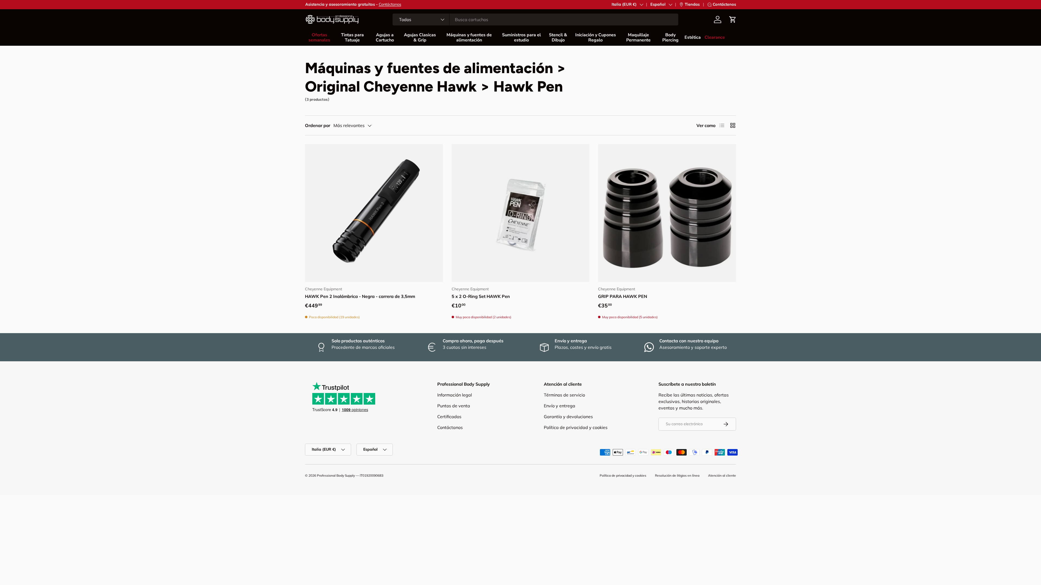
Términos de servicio (564, 395)
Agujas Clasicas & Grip (420, 37)
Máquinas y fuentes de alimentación (469, 37)
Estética (693, 37)
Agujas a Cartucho (385, 37)
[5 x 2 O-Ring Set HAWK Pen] (521, 213)
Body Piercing (670, 37)
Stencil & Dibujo (558, 37)
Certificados (449, 416)
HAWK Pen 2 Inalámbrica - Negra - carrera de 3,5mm (360, 296)
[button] (733, 19)
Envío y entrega (559, 405)
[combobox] (535, 19)
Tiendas (692, 4)
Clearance (715, 37)
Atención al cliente (722, 475)
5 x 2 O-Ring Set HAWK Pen (481, 296)
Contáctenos (724, 4)
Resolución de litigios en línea (677, 475)
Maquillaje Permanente (638, 37)
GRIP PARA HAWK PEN (622, 296)
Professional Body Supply (336, 475)
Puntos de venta (453, 405)
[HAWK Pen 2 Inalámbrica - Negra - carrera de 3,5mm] (374, 213)
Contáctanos (390, 4)
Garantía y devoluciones (568, 416)
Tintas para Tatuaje (352, 37)
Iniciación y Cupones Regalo (595, 37)
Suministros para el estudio (521, 37)
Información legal (454, 395)
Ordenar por (317, 125)
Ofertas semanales (319, 37)
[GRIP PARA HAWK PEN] (667, 213)
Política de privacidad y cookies (576, 427)
